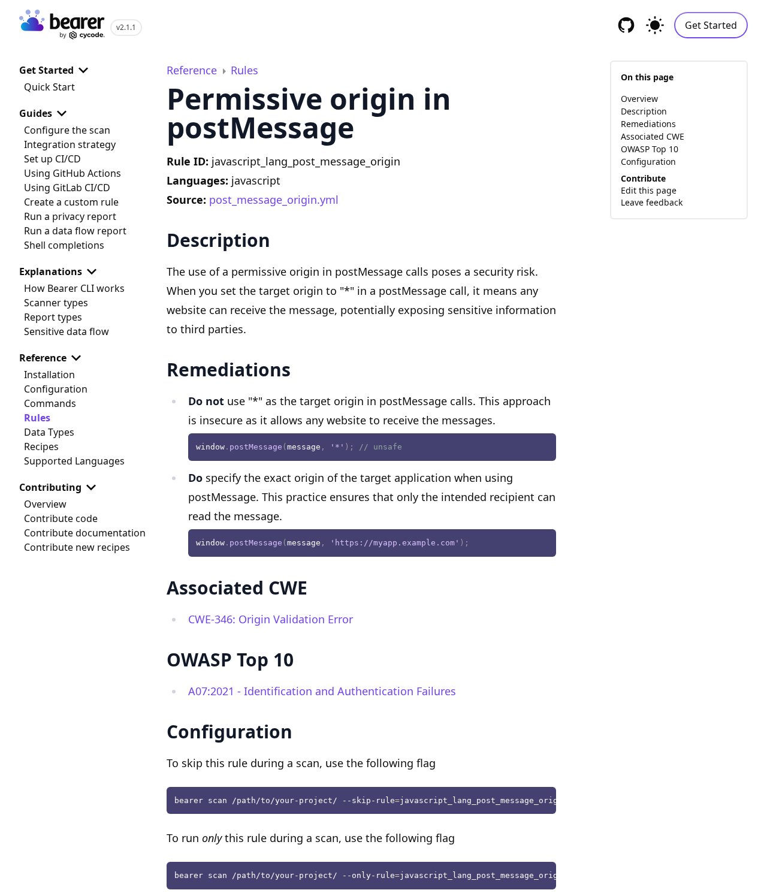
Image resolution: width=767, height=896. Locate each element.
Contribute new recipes (77, 547)
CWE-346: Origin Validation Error (270, 619)
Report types (53, 317)
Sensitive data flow (66, 331)
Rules (37, 417)
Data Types (49, 432)
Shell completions (64, 245)
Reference (43, 357)
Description (644, 111)
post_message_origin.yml (274, 199)
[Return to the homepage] (62, 25)
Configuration (55, 389)
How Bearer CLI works (74, 288)
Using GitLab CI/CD (67, 187)
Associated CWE (652, 136)
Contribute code (61, 518)
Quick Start (49, 86)
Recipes (41, 446)
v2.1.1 (126, 27)
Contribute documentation (85, 532)
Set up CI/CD (52, 158)
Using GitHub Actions (72, 173)
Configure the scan (67, 130)
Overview (45, 504)
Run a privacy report (70, 216)
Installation (49, 374)
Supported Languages (74, 460)
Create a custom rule (71, 202)
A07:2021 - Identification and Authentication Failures (322, 691)
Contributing (50, 487)
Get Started (711, 25)
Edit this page (649, 190)
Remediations (648, 123)
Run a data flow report (75, 230)
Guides (35, 113)
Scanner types (56, 302)
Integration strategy (70, 144)
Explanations (50, 271)
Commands (50, 403)
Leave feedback (652, 202)
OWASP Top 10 (649, 149)
